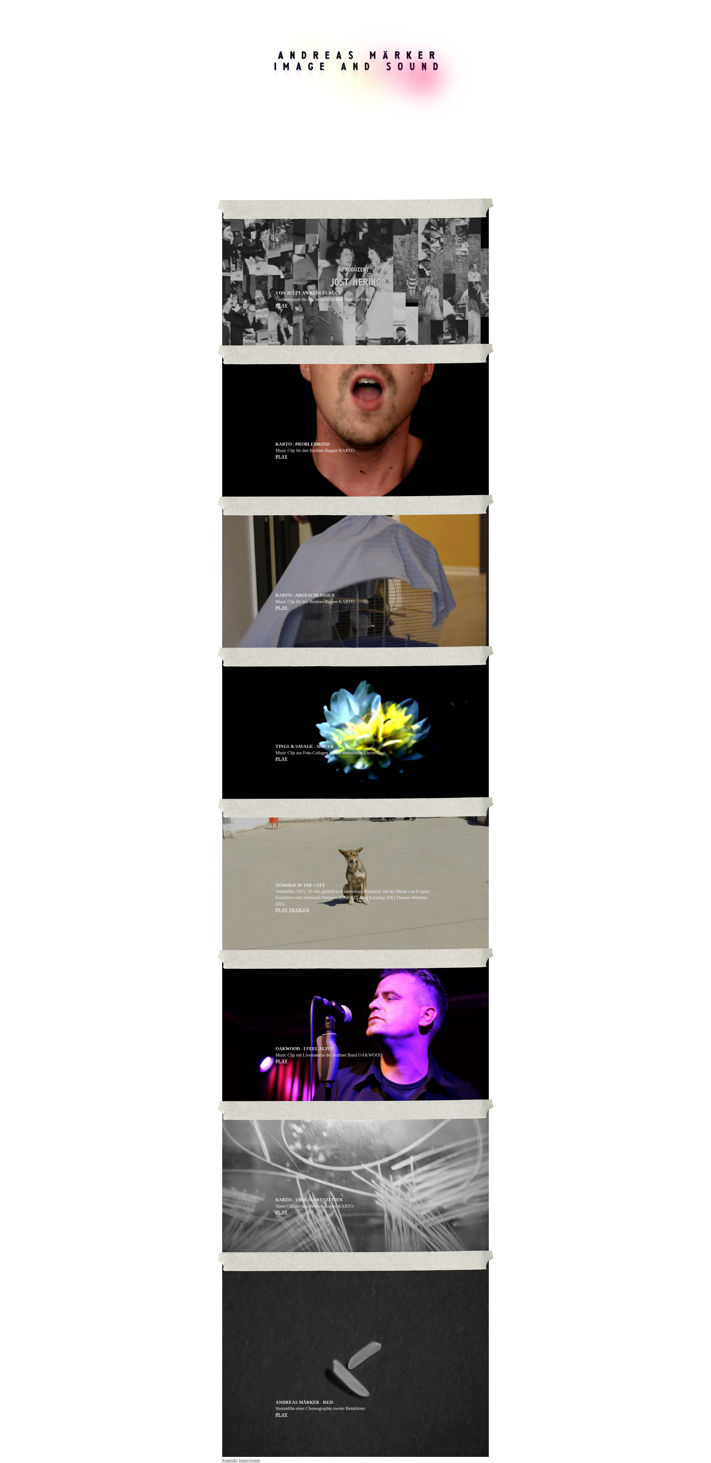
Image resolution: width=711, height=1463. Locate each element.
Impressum (249, 1460)
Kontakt (230, 1460)
